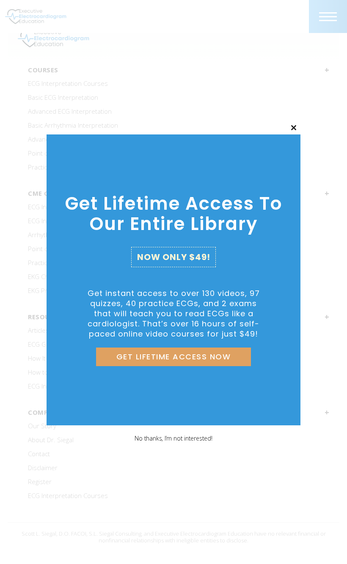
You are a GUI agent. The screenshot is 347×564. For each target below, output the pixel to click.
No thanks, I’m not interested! (173, 438)
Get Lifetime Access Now (173, 356)
